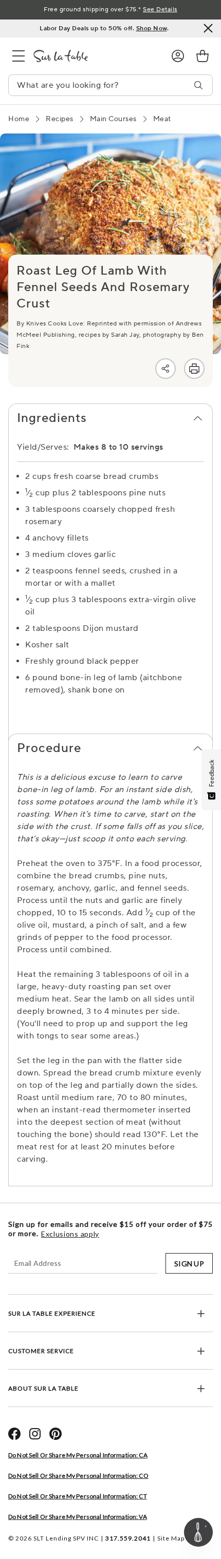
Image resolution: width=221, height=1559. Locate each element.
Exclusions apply (70, 1234)
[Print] (194, 368)
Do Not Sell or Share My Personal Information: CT (77, 1496)
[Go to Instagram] (35, 1434)
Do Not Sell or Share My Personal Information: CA (78, 1455)
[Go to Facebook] (14, 1434)
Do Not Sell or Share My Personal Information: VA (77, 1516)
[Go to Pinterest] (55, 1434)
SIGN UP (189, 1263)
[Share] (165, 368)
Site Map (171, 1538)
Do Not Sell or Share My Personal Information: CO (78, 1475)
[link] (202, 56)
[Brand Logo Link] (94, 56)
